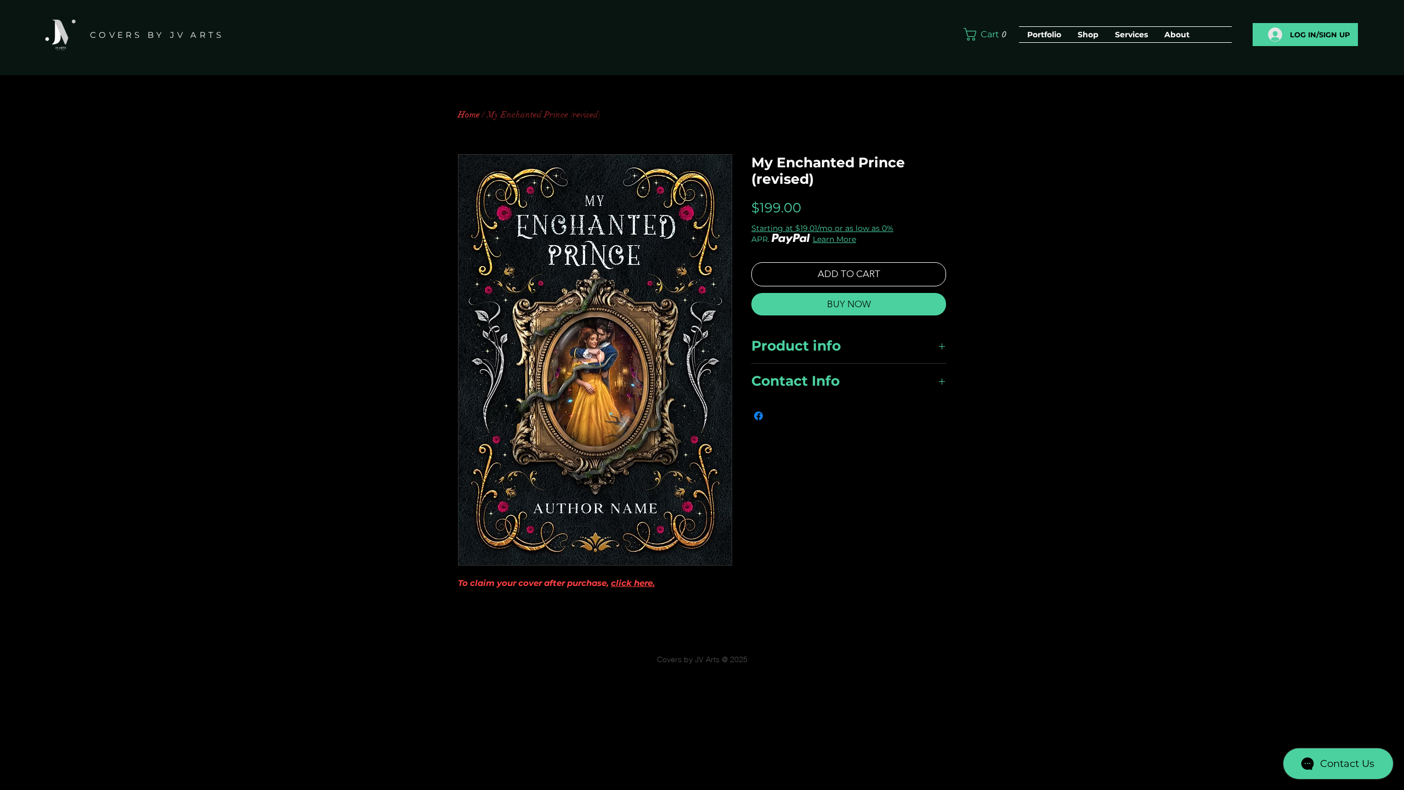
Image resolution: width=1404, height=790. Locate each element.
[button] (987, 34)
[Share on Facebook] (758, 415)
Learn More (834, 239)
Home (469, 114)
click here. (633, 583)
